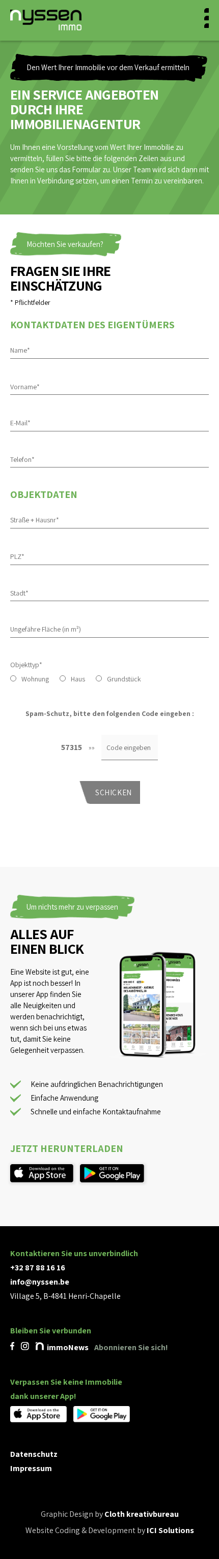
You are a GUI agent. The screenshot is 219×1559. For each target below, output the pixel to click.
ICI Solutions (170, 1530)
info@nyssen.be (39, 1281)
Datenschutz (34, 1454)
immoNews (67, 1347)
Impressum (31, 1468)
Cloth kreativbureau (141, 1514)
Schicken (113, 792)
